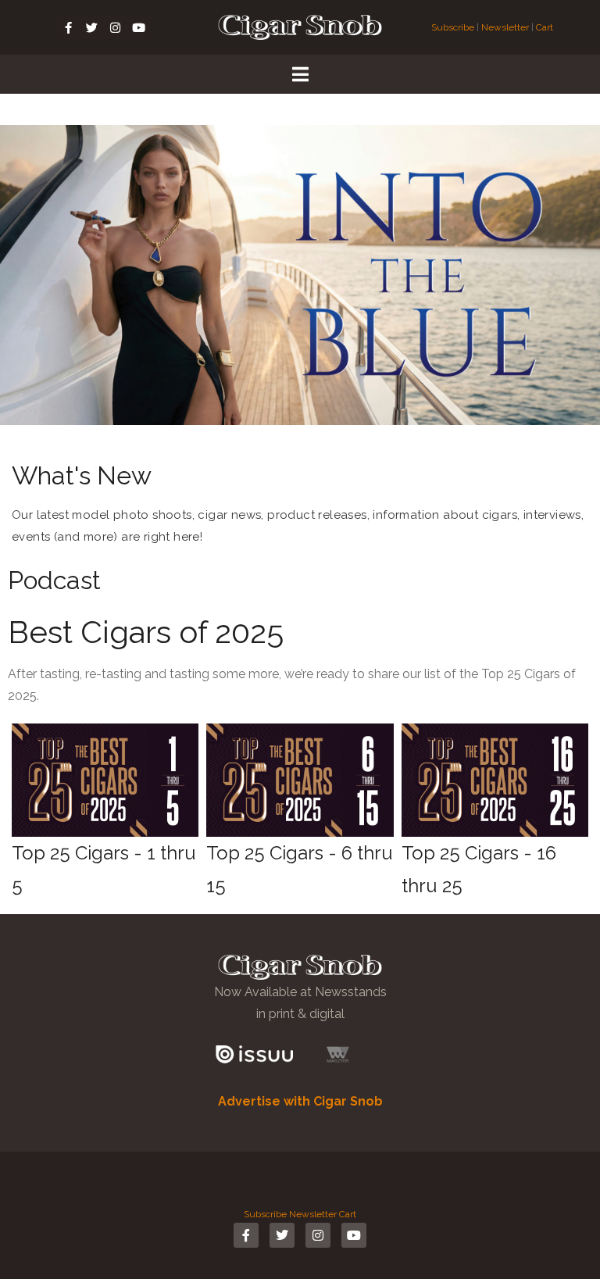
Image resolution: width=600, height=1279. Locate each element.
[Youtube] (139, 27)
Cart (544, 27)
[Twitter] (92, 27)
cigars (499, 515)
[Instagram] (115, 27)
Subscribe (454, 27)
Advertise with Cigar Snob (300, 1101)
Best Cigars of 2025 (146, 631)
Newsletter (505, 27)
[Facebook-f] (68, 27)
